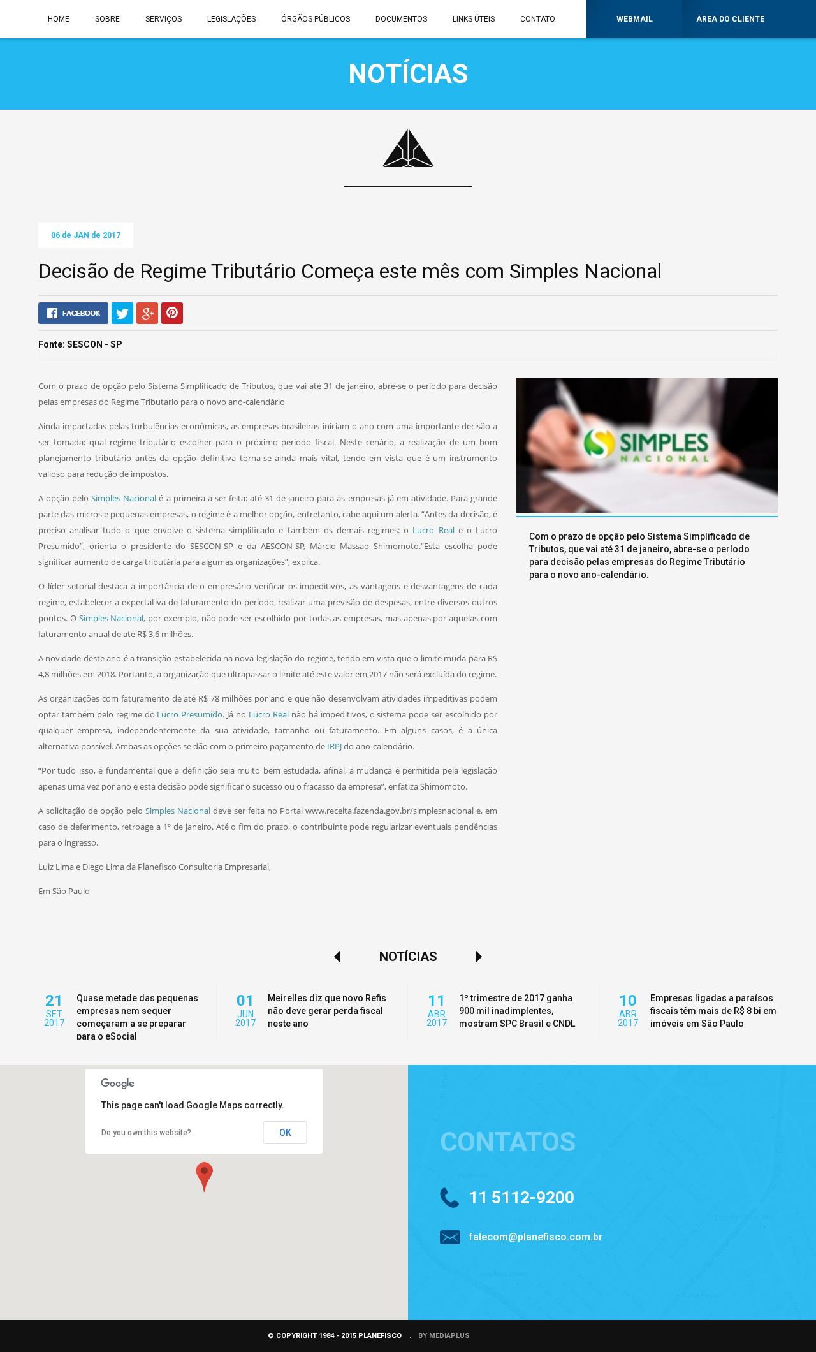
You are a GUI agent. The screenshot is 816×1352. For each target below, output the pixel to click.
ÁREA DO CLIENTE (730, 19)
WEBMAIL (634, 19)
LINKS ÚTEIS (474, 19)
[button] (204, 1177)
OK (285, 1133)
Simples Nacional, (112, 618)
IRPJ (334, 746)
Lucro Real (433, 530)
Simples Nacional (123, 498)
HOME (58, 19)
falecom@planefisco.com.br (535, 1237)
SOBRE (107, 19)
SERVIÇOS (163, 19)
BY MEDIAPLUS (444, 1336)
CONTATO (537, 19)
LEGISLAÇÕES (231, 19)
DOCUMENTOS (401, 19)
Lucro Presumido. (190, 714)
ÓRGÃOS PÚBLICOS (315, 19)
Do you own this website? (146, 1132)
